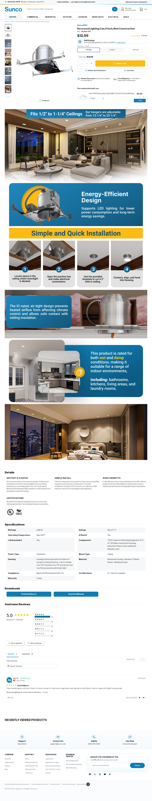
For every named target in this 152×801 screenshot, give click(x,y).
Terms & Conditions (69, 784)
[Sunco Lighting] (13, 9)
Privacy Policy (54, 784)
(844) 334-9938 (13, 1)
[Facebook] (90, 774)
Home (7, 21)
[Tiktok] (110, 774)
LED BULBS (82, 17)
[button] (44, 61)
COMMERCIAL (32, 17)
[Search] (114, 9)
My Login (128, 8)
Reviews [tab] (11, 654)
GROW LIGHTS (97, 17)
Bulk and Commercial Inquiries (136, 2)
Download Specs (28, 594)
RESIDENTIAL (50, 17)
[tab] (8, 27)
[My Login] (122, 9)
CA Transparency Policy (40, 784)
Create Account (130, 10)
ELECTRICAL (113, 17)
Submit (137, 765)
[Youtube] (105, 774)
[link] (83, 97)
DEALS (126, 17)
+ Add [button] (140, 100)
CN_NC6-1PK (86, 31)
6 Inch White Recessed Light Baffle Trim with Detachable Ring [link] (111, 93)
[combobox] (68, 9)
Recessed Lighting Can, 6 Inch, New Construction (24, 692)
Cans (12, 21)
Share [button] (11, 698)
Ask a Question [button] (16, 643)
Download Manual (76, 594)
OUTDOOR (67, 17)
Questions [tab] (26, 654)
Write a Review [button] (36, 643)
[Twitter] (95, 774)
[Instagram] (100, 774)
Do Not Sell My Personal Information (17, 784)
